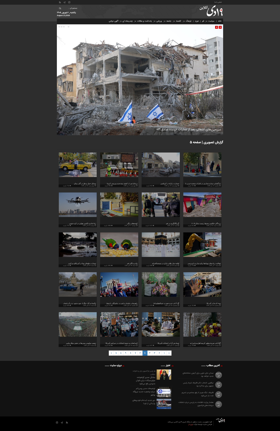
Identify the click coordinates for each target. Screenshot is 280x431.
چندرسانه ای (128, 21)
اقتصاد (178, 21)
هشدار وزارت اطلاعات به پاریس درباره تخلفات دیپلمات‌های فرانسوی (196, 404)
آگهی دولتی (113, 21)
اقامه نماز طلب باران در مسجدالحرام (165, 263)
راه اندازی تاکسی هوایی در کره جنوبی (82, 223)
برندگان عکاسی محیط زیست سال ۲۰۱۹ (206, 223)
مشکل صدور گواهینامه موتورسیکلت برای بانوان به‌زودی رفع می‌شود (145, 381)
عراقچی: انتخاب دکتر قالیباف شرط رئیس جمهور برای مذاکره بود (198, 384)
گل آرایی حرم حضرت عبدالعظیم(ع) (166, 303)
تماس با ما (218, 2)
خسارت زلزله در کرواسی (169, 184)
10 (121, 353)
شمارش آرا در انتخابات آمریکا (168, 343)
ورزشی (159, 21)
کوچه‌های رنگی (132, 223)
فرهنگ (188, 21)
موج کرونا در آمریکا (214, 303)
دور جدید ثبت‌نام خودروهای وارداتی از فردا (143, 402)
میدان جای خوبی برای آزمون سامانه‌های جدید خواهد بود (198, 375)
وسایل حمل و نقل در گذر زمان (85, 184)
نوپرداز (190, 424)
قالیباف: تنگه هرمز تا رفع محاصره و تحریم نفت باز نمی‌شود (198, 394)
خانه (219, 21)
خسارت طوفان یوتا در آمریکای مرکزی (82, 263)
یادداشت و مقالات (144, 21)
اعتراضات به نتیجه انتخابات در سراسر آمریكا (122, 343)
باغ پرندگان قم (132, 263)
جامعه (168, 21)
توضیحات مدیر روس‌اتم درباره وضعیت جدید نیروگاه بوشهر (144, 392)
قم (203, 21)
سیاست (211, 21)
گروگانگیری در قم (172, 223)
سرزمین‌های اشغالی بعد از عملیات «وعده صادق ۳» (188, 129)
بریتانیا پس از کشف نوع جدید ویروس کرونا (122, 184)
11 (116, 353)
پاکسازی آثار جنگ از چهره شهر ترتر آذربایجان (79, 303)
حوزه (197, 21)
